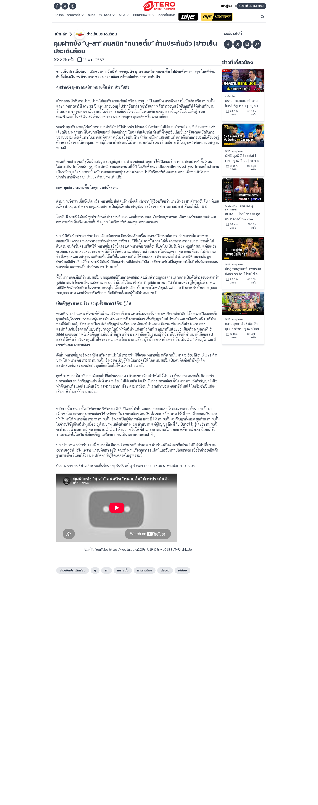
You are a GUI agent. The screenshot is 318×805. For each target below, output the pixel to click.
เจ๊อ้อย (182, 570)
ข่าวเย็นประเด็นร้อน (102, 34)
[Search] (262, 16)
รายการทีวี (73, 15)
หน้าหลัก (60, 34)
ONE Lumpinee (234, 151)
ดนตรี (91, 15)
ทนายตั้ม (122, 570)
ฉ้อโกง (165, 570)
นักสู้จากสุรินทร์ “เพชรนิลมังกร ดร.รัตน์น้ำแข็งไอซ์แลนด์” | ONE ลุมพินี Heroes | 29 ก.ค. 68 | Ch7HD (243, 271)
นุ (95, 570)
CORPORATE (142, 15)
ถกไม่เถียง (230, 96)
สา (106, 570)
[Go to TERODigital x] (64, 6)
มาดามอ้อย (144, 570)
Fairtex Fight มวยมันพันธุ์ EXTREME (239, 207)
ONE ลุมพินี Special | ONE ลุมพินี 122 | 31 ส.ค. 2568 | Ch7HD (242, 158)
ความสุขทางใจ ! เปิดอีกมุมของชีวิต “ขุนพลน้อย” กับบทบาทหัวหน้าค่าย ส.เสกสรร (242, 326)
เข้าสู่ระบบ (228, 6)
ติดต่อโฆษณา (166, 15)
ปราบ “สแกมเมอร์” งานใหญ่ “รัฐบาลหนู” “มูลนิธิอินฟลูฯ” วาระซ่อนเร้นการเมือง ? (242, 103)
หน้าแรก (59, 15)
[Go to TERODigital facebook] (57, 6)
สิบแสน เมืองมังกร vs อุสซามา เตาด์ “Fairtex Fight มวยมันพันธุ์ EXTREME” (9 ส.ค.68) (242, 216)
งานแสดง (105, 15)
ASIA (122, 15)
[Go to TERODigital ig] (72, 6)
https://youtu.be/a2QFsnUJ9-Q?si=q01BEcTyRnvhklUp (150, 549)
